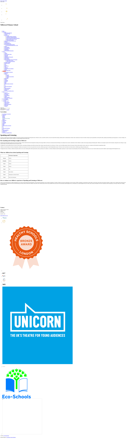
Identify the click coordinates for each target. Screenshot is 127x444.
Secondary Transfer (7, 62)
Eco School (6, 94)
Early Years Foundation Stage (7, 132)
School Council (6, 93)
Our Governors (6, 35)
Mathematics (6, 78)
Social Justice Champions (8, 98)
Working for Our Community (9, 68)
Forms (5, 66)
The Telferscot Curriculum (8, 72)
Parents (3, 51)
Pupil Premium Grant (7, 43)
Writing (7, 77)
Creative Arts (6, 103)
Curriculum (4, 71)
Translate (7, 109)
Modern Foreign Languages (8, 83)
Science (5, 79)
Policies (5, 46)
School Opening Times (8, 54)
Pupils (3, 91)
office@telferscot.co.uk (4, 215)
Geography (6, 81)
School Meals (6, 57)
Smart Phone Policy (7, 70)
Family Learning (7, 102)
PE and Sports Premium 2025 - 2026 (12, 45)
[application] (63, 196)
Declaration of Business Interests (11, 37)
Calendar (9, 8)
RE (4, 87)
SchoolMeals (8, 15)
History (3, 123)
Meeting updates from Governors (11, 39)
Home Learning (11, 11)
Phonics (7, 74)
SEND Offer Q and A (9, 60)
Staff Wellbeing (6, 47)
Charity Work (6, 101)
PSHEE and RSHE (7, 88)
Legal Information (6, 435)
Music (5, 82)
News (8, 5)
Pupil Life (5, 92)
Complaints (6, 67)
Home (3, 31)
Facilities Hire (6, 99)
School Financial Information (8, 50)
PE (4, 84)
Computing (6, 80)
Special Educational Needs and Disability (10, 59)
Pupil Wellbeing (6, 95)
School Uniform (6, 58)
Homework (6, 73)
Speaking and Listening (10, 76)
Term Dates (6, 55)
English (3, 115)
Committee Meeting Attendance (11, 36)
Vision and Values (7, 33)
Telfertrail (5, 106)
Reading (7, 75)
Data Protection (6, 49)
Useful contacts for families (10, 61)
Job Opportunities (7, 48)
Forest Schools (6, 89)
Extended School (12, 20)
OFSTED (5, 41)
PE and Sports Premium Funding (9, 44)
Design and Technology (8, 86)
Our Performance (7, 42)
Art (4, 85)
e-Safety (5, 96)
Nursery (5, 69)
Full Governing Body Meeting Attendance (13, 38)
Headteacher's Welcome (8, 32)
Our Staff (5, 34)
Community (4, 100)
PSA (5, 64)
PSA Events (6, 105)
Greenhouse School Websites (11, 437)
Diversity (3, 131)
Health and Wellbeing (7, 104)
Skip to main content (3, 0)
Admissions (6, 56)
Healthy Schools (7, 97)
